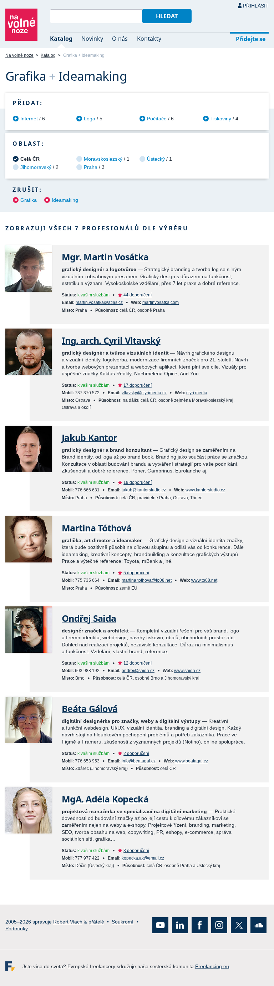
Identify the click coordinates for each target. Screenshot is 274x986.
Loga (89, 118)
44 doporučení (137, 294)
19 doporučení (137, 482)
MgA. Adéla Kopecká (105, 799)
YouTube (160, 925)
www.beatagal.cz (191, 761)
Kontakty (149, 38)
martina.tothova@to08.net (147, 580)
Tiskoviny (220, 118)
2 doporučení (136, 753)
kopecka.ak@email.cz (143, 858)
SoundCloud (258, 925)
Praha (90, 167)
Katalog (61, 38)
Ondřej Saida (89, 618)
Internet (29, 118)
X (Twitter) (239, 925)
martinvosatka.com (160, 302)
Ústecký (156, 159)
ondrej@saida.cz (138, 670)
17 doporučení (137, 385)
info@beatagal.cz (139, 761)
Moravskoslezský (103, 159)
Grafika (28, 200)
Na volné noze (19, 55)
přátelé (96, 921)
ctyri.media (196, 392)
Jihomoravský (35, 167)
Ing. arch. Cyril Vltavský (111, 340)
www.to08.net (204, 580)
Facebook (200, 925)
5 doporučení (136, 572)
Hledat (167, 16)
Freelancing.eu (13, 966)
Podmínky (16, 928)
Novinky (92, 38)
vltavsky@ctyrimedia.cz (144, 392)
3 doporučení (136, 850)
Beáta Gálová (89, 709)
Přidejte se (250, 39)
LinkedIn (180, 925)
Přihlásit (256, 6)
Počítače (157, 118)
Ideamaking (65, 200)
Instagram (219, 925)
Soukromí (122, 921)
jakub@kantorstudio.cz (144, 489)
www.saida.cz (187, 670)
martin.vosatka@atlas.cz (99, 302)
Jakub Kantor (89, 438)
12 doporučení (137, 663)
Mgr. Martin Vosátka (105, 257)
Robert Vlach (67, 921)
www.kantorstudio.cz (205, 489)
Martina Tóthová (96, 528)
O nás (120, 38)
